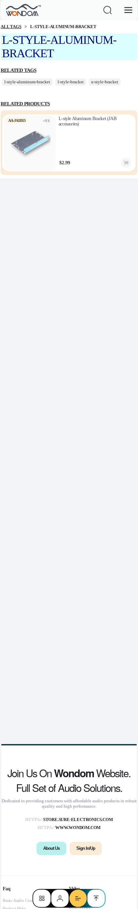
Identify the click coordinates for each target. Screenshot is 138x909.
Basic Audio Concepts (22, 900)
